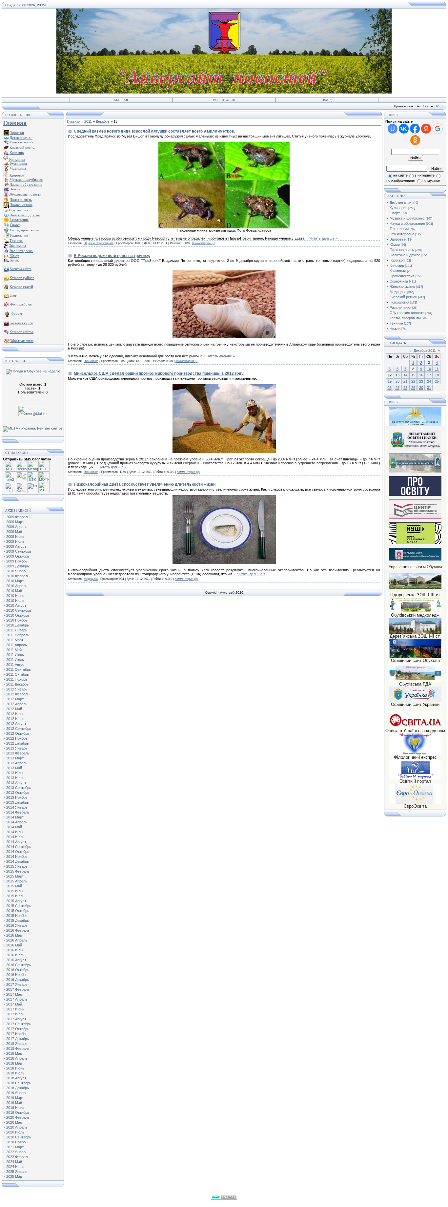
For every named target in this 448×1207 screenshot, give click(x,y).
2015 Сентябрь (18, 906)
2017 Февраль (18, 989)
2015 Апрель (16, 881)
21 (405, 381)
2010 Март (15, 581)
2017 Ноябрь (17, 1034)
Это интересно (402, 234)
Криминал (16, 159)
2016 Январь (17, 925)
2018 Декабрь (17, 1088)
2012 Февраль (18, 694)
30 (421, 388)
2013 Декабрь (17, 802)
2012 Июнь (15, 714)
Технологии (399, 229)
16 (421, 375)
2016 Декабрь (17, 980)
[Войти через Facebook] (415, 129)
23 (421, 381)
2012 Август (16, 724)
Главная (121, 100)
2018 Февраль (18, 1048)
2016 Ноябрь (17, 975)
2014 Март (15, 817)
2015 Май (14, 886)
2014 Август (16, 842)
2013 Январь (17, 748)
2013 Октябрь (17, 792)
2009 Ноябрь (17, 561)
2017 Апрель (16, 999)
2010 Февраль (18, 576)
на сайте (400, 175)
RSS (439, 106)
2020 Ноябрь (17, 1142)
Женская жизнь (402, 286)
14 (405, 375)
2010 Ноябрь (17, 620)
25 (437, 381)
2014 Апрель (16, 822)
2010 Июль (15, 601)
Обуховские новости (407, 313)
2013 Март (15, 758)
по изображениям (401, 180)
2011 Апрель (16, 645)
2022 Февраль (18, 1157)
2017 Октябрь (17, 1029)
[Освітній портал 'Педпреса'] (415, 495)
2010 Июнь (15, 596)
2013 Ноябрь (17, 797)
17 (429, 375)
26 (390, 388)
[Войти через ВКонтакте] (404, 129)
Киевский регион (403, 297)
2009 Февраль (18, 517)
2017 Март (15, 994)
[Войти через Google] (437, 128)
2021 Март (15, 1147)
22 (413, 381)
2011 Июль (15, 660)
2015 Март (15, 876)
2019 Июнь (15, 1108)
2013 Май (14, 768)
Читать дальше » (323, 238)
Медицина (91, 579)
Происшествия (402, 276)
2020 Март (15, 1122)
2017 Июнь (15, 1009)
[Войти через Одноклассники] (415, 140)
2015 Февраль (18, 871)
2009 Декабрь (17, 566)
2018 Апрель (16, 1058)
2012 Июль (15, 719)
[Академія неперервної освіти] (415, 471)
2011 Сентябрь (18, 669)
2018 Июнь (15, 1068)
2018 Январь (17, 1044)
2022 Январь (17, 1152)
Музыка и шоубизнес (407, 218)
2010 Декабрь (17, 625)
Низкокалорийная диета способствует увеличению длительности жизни (144, 484)
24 (429, 381)
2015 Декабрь (17, 920)
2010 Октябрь (17, 615)
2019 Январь (17, 1093)
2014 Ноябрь (17, 856)
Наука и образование (98, 243)
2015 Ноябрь (17, 916)
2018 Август (16, 1078)
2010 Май (14, 591)
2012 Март (15, 699)
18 (437, 375)
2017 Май (14, 1004)
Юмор (395, 244)
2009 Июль (15, 541)
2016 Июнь (15, 950)
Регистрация (224, 100)
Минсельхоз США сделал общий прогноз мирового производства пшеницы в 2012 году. (159, 373)
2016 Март (15, 935)
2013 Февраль (18, 753)
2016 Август (16, 960)
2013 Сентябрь (18, 788)
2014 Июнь (15, 832)
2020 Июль (15, 1132)
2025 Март (15, 1176)
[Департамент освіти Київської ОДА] (415, 448)
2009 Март (15, 522)
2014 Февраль (18, 812)
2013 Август (16, 783)
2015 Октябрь (17, 911)
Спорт (395, 213)
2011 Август (16, 665)
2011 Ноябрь (16, 679)
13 (397, 375)
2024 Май (14, 1162)
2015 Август (16, 901)
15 (413, 375)
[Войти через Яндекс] (426, 129)
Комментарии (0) (203, 243)
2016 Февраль (18, 930)
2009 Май (14, 532)
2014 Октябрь (17, 852)
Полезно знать (402, 250)
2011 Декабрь (17, 684)
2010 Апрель (16, 586)
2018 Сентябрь (18, 1083)
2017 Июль (15, 1014)
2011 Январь (16, 630)
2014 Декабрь (17, 861)
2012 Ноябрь (17, 738)
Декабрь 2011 (425, 350)
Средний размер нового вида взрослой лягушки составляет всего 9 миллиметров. (154, 131)
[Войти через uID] (392, 129)
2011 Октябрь (17, 674)
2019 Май (14, 1103)
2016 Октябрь (17, 970)
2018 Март (15, 1053)
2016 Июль (15, 955)
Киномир (397, 265)
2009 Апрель (16, 527)
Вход (327, 100)
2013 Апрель (16, 763)
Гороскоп (397, 260)
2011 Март (14, 640)
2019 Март (15, 1098)
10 (429, 369)
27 (397, 388)
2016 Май (14, 945)
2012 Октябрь (17, 733)
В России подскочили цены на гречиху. (112, 255)
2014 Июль (15, 837)
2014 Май (14, 827)
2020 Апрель (16, 1127)
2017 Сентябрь (18, 1024)
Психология (399, 302)
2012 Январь (17, 689)
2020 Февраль (18, 1117)
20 (397, 381)
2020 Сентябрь (18, 1137)
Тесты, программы (405, 318)
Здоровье (16, 175)
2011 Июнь (15, 655)
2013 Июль (15, 778)
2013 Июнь (15, 773)
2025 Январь (17, 1172)
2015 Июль (15, 896)
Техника (396, 323)
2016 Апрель (16, 940)
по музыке (431, 180)
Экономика (91, 361)
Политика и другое (405, 255)
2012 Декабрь (17, 743)
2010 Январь (17, 571)
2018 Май (14, 1063)
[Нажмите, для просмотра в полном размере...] (224, 227)
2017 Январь (17, 984)
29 (413, 388)
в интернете (425, 175)
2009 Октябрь (17, 556)
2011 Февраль (17, 635)
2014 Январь (17, 807)
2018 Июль (15, 1073)
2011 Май (14, 650)
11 (436, 369)
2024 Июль (15, 1167)
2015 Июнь (15, 891)
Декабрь (103, 121)
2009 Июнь (15, 537)
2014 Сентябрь (18, 847)
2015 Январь (17, 866)
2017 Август (16, 1019)
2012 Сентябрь (18, 729)
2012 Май (14, 709)
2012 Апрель (16, 704)
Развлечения (400, 307)
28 (405, 388)
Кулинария (398, 208)
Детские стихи (21, 137)
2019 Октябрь (17, 1112)
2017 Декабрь (17, 1039)
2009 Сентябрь (18, 551)
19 (390, 381)
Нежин (395, 328)
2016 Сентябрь (18, 965)
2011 (88, 121)
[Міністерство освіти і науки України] (415, 416)
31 (429, 388)
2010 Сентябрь (18, 610)
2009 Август (16, 546)
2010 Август (16, 605)
